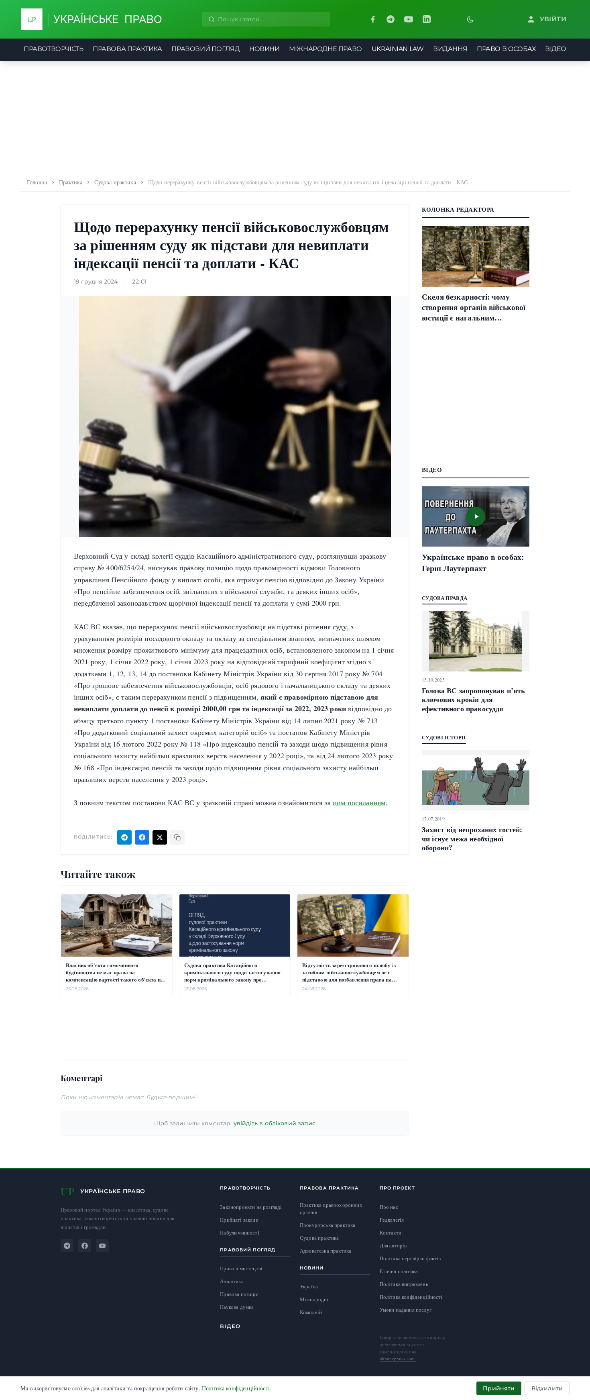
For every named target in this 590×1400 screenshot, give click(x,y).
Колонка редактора (458, 209)
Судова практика (115, 182)
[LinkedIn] (426, 19)
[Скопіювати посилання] (177, 837)
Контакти (390, 1232)
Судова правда (444, 598)
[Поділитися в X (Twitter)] (160, 837)
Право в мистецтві (241, 1268)
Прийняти (499, 1388)
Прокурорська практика (327, 1225)
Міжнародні (314, 1299)
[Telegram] (390, 19)
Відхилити (547, 1388)
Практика (70, 182)
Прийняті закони (239, 1219)
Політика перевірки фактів (410, 1258)
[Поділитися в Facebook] (142, 837)
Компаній (311, 1312)
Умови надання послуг (405, 1309)
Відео (230, 1326)
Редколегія (392, 1219)
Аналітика (231, 1281)
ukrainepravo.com (398, 1358)
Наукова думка (237, 1307)
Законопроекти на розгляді (251, 1207)
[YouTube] (409, 19)
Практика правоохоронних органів (331, 1209)
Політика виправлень (404, 1284)
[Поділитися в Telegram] (124, 837)
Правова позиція (239, 1294)
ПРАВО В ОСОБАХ (506, 49)
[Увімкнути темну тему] (470, 19)
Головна (37, 182)
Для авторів (393, 1245)
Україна (309, 1286)
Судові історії (444, 737)
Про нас (389, 1206)
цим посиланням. (360, 802)
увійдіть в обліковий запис (274, 1123)
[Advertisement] (295, 117)
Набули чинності (239, 1232)
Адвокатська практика (325, 1250)
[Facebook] (372, 19)
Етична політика (399, 1271)
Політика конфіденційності (411, 1296)
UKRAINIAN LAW (398, 49)
